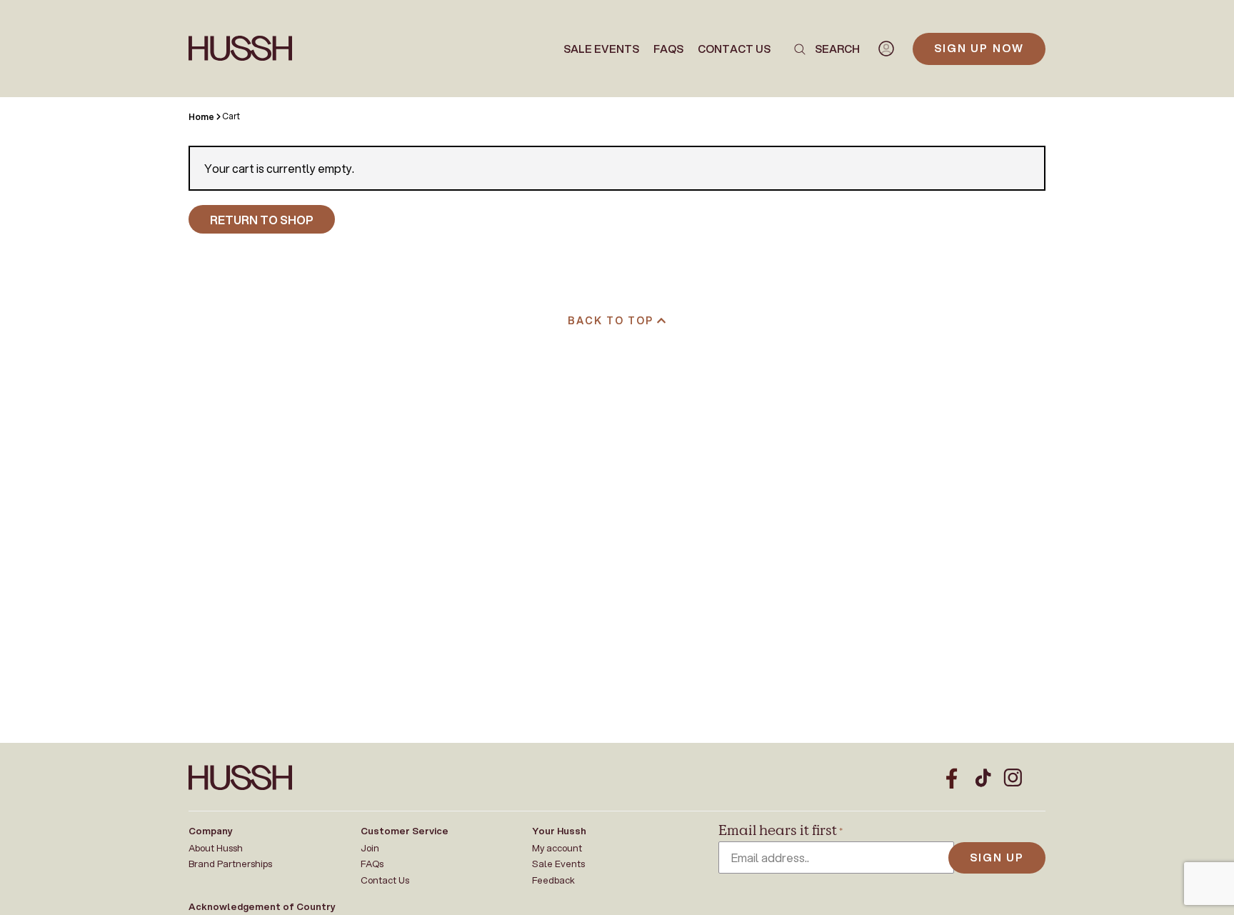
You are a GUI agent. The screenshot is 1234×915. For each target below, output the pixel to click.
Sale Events (601, 48)
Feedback (553, 880)
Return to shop (261, 219)
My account (557, 847)
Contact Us (734, 48)
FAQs (668, 48)
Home (201, 117)
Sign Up (997, 857)
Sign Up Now (979, 48)
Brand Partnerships (230, 863)
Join (370, 847)
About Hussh (216, 847)
